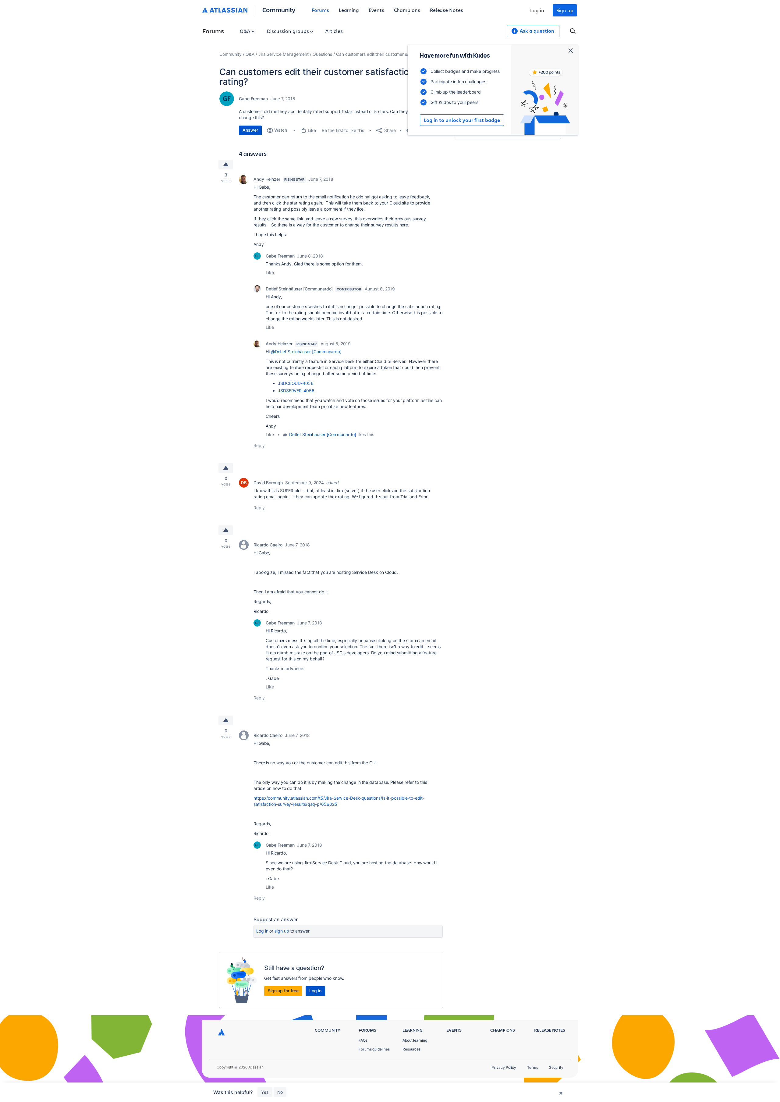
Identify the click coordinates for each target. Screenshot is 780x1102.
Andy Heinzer (267, 179)
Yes (265, 1092)
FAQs (363, 1040)
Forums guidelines (374, 1049)
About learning (414, 1040)
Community (279, 9)
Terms (532, 1067)
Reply (259, 445)
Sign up (564, 10)
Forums (320, 10)
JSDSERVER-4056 (296, 390)
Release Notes (446, 10)
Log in (537, 10)
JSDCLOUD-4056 (296, 383)
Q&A (245, 31)
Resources (411, 1049)
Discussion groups (288, 31)
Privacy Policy (503, 1067)
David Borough (268, 482)
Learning (349, 10)
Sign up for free (283, 990)
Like (270, 272)
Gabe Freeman (253, 98)
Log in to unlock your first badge (462, 120)
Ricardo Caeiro (268, 544)
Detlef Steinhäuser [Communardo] (299, 288)
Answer (250, 130)
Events (376, 10)
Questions (322, 54)
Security (556, 1067)
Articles (333, 31)
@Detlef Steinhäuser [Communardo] (306, 351)
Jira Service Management (283, 54)
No (280, 1092)
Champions (407, 10)
